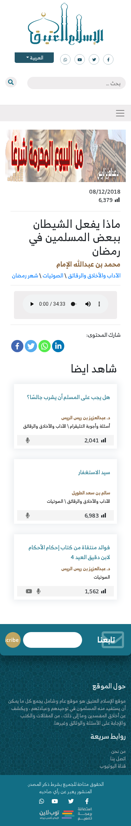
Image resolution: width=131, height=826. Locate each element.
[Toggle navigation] (120, 113)
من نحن (118, 751)
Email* (52, 637)
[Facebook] (17, 346)
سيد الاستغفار (94, 472)
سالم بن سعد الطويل (91, 493)
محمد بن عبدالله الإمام (89, 264)
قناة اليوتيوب (113, 765)
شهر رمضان (25, 275)
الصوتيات (53, 275)
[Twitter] (31, 346)
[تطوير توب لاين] (65, 813)
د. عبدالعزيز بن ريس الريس (85, 417)
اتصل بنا (118, 758)
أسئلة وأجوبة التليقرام (90, 426)
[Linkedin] (58, 346)
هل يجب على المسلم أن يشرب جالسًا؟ (68, 397)
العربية (36, 57)
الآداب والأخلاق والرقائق (94, 275)
